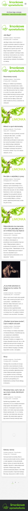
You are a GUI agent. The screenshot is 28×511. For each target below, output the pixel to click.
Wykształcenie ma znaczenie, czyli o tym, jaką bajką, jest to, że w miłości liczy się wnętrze (14, 228)
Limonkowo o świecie (8, 37)
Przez (17, 37)
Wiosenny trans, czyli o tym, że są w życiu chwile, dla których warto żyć (14, 392)
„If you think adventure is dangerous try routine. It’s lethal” (12, 288)
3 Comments (13, 130)
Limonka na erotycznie (8, 129)
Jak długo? (7, 35)
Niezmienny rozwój (10, 77)
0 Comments (15, 39)
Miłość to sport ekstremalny (13, 126)
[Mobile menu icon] (25, 4)
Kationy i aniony (9, 450)
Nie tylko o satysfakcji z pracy (14, 176)
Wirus (5, 357)
